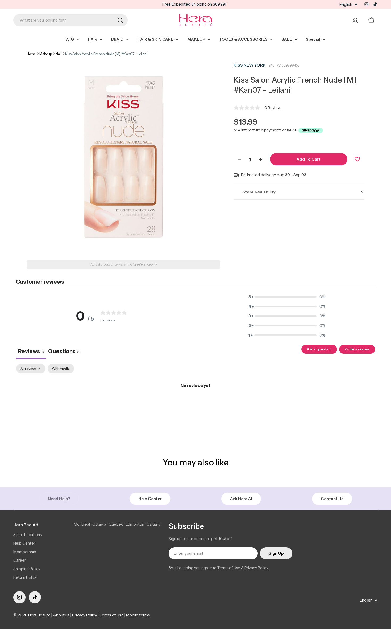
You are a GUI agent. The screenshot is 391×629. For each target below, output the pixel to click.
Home (31, 54)
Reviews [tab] (31, 351)
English (345, 4)
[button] (287, 297)
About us (61, 615)
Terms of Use (228, 567)
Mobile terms (138, 615)
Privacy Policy (84, 615)
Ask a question (319, 349)
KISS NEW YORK (250, 65)
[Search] (120, 20)
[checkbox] (61, 368)
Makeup (45, 54)
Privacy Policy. (256, 567)
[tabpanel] (195, 403)
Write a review (357, 349)
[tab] (64, 352)
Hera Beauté (39, 615)
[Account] (355, 20)
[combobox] (70, 20)
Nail (58, 54)
